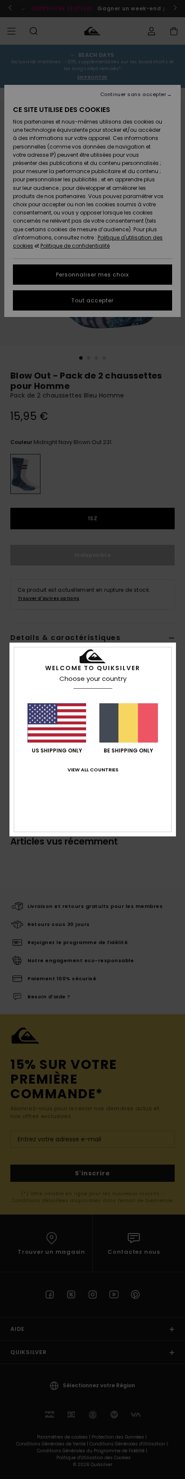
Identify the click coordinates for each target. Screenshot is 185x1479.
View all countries (93, 769)
